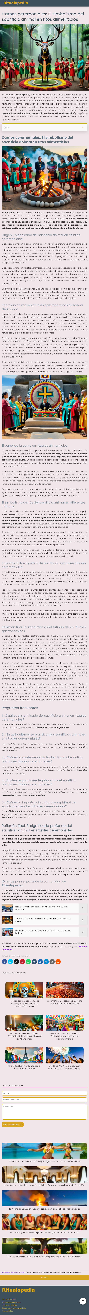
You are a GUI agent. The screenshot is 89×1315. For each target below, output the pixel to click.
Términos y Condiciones (11, 1302)
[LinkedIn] (40, 961)
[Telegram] (46, 961)
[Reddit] (58, 961)
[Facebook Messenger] (10, 961)
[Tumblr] (34, 961)
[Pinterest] (22, 961)
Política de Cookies (9, 1305)
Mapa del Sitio (7, 1311)
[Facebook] (4, 961)
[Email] (52, 961)
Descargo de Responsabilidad (14, 1308)
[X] (16, 961)
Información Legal (9, 1299)
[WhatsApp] (28, 961)
